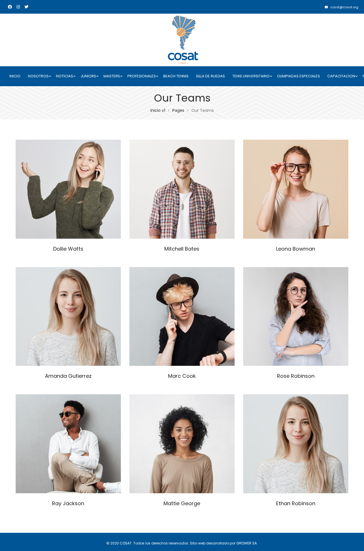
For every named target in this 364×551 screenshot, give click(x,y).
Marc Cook (182, 375)
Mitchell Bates (181, 248)
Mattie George (182, 503)
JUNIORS (88, 76)
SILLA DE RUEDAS (210, 76)
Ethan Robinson (295, 503)
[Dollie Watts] (68, 189)
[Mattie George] (182, 443)
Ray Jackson (68, 503)
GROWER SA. (247, 543)
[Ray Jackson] (68, 443)
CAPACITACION (341, 76)
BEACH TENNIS (176, 76)
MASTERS (112, 76)
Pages (178, 110)
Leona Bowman (295, 248)
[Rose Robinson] (295, 316)
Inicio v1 (157, 110)
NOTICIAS (64, 76)
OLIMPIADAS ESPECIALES (298, 76)
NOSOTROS (38, 76)
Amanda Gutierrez (68, 375)
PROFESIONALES (141, 76)
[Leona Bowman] (295, 189)
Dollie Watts (68, 248)
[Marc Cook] (182, 316)
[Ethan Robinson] (295, 443)
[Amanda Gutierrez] (68, 316)
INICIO (14, 76)
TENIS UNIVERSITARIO (251, 76)
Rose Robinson (296, 375)
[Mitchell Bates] (182, 189)
